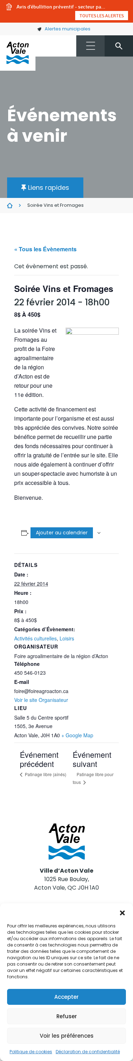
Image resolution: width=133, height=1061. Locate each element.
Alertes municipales (67, 29)
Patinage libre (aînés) (45, 774)
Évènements (9, 205)
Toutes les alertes (101, 15)
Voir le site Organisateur (41, 699)
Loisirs (67, 638)
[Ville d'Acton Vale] (17, 53)
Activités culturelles (35, 638)
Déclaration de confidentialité (88, 1052)
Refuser (66, 1016)
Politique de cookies (31, 1052)
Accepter (66, 997)
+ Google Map (77, 735)
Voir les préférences (67, 1035)
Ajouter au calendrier (62, 532)
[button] (122, 912)
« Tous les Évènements (45, 249)
